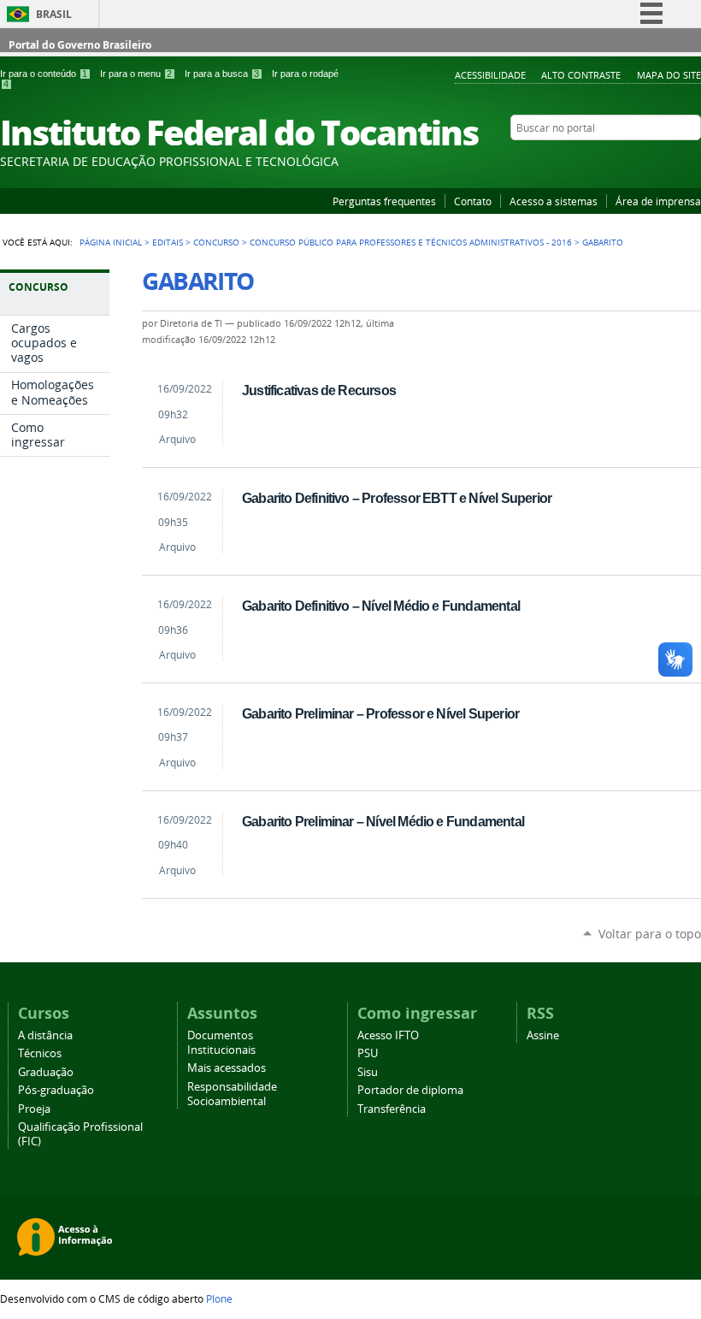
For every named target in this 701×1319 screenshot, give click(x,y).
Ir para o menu (136, 73)
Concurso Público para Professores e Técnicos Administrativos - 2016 (411, 242)
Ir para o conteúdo (43, 73)
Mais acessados (226, 1068)
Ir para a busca (222, 73)
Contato (473, 201)
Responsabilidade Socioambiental (232, 1094)
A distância (45, 1035)
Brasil (54, 14)
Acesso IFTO (388, 1035)
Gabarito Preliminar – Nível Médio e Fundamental (383, 821)
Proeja (34, 1109)
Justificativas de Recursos (319, 390)
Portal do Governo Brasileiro (80, 45)
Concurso (216, 242)
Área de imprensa (658, 201)
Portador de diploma (410, 1090)
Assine (543, 1035)
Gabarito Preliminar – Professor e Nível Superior (380, 713)
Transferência (391, 1109)
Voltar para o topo (649, 934)
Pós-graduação (56, 1090)
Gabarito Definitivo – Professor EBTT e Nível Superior (396, 498)
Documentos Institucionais (221, 1042)
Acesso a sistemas (554, 201)
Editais (167, 242)
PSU (367, 1053)
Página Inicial (111, 242)
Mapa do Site (669, 74)
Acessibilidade (490, 74)
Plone (219, 1298)
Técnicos (40, 1053)
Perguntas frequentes (384, 201)
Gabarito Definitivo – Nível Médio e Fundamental (381, 605)
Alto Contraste (581, 74)
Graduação (46, 1072)
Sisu (367, 1072)
